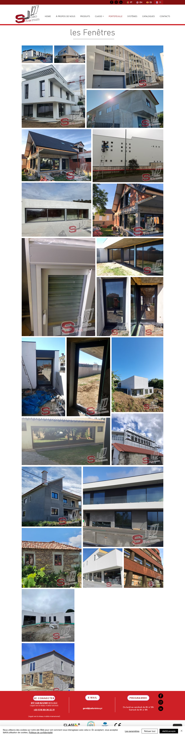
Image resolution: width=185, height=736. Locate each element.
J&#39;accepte (169, 731)
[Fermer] (181, 731)
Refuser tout (149, 731)
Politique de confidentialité (41, 732)
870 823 (53, 703)
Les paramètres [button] (132, 731)
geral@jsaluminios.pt (92, 708)
